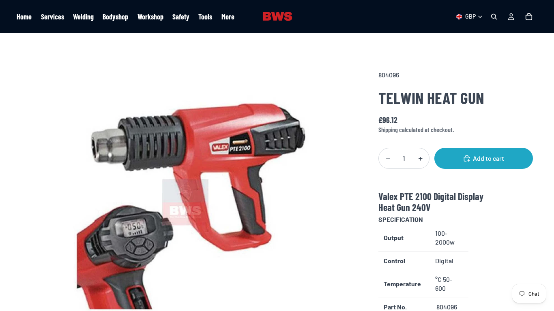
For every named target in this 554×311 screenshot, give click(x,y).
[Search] (494, 17)
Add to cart (488, 158)
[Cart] (529, 17)
